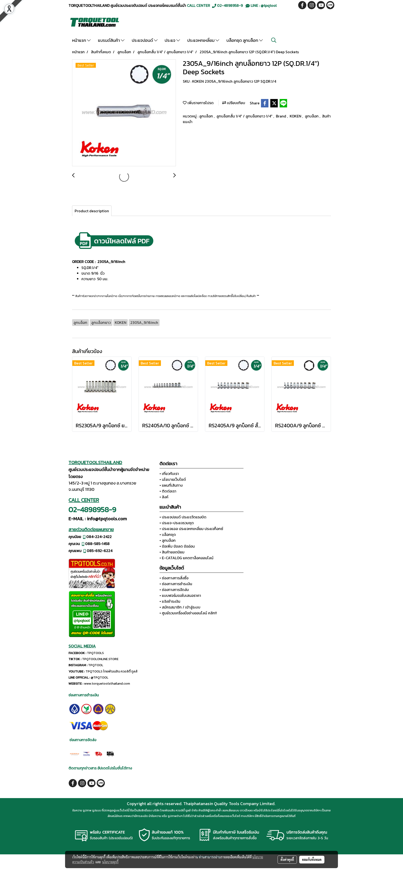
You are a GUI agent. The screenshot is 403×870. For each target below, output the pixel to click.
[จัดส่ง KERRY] (74, 753)
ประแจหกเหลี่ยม (201, 40)
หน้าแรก (79, 40)
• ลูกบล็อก (168, 540)
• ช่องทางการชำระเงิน (176, 584)
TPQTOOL (95, 665)
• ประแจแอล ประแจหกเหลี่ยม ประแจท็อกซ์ (191, 528)
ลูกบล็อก (206, 116)
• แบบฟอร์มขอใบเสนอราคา (180, 595)
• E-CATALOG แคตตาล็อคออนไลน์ (186, 558)
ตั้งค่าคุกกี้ (287, 859)
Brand (281, 116)
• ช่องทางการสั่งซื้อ (174, 578)
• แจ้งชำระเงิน (170, 601)
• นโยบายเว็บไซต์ (173, 479)
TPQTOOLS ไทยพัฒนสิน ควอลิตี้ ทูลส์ (112, 671)
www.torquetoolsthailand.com (107, 683)
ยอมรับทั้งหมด (312, 859)
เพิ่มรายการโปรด (200, 103)
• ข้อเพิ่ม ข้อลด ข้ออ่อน (177, 546)
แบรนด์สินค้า (109, 40)
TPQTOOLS (95, 653)
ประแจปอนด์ (143, 40)
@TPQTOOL (99, 677)
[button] (274, 40)
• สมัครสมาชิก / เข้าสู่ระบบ (180, 607)
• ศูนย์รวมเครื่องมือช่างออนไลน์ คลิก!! (188, 613)
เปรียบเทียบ (235, 103)
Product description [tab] (92, 211)
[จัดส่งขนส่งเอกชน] (110, 753)
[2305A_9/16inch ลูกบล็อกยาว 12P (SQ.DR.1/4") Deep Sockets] (124, 113)
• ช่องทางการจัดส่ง (174, 589)
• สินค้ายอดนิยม (172, 552)
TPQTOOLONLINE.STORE (100, 659)
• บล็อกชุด (168, 534)
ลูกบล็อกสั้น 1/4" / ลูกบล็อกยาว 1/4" (244, 116)
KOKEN (296, 116)
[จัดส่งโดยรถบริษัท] (98, 753)
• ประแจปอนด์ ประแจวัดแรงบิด (183, 517)
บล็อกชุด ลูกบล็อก (242, 40)
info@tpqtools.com (107, 518)
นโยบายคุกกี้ (110, 862)
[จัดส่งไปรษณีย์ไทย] (86, 753)
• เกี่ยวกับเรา (169, 473)
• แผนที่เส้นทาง (171, 485)
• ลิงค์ (164, 497)
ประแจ (170, 40)
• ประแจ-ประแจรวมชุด (177, 523)
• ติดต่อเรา (168, 491)
